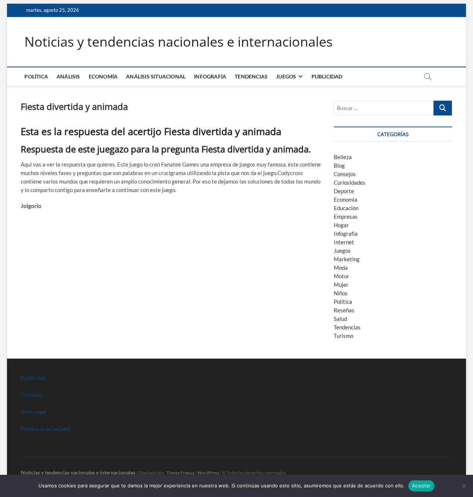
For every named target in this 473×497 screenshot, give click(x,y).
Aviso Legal (33, 412)
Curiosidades (349, 182)
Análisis (68, 76)
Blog (339, 165)
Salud (340, 318)
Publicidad (327, 76)
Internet (344, 242)
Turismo (343, 335)
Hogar (341, 225)
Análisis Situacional (156, 76)
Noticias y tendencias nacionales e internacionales (178, 42)
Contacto (31, 395)
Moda (341, 267)
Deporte (344, 191)
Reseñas (344, 310)
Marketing (347, 259)
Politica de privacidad (46, 429)
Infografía (210, 76)
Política (36, 76)
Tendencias (251, 76)
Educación (346, 208)
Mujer (341, 284)
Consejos (345, 174)
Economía (103, 76)
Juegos (342, 250)
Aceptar (421, 485)
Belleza (343, 157)
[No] (463, 486)
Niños (341, 293)
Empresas (346, 216)
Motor (341, 276)
